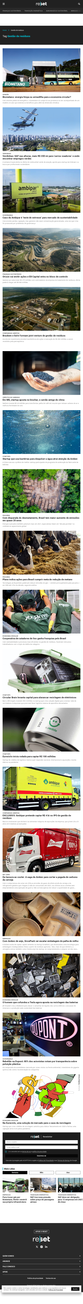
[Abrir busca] (79, 4)
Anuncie (6, 1261)
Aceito (75, 1289)
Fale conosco (9, 1267)
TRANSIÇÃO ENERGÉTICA (33, 11)
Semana (15, 1173)
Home (5, 30)
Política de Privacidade (46, 1160)
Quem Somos (8, 1256)
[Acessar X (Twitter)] (36, 1246)
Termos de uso (51, 1278)
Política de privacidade (35, 1278)
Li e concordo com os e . (27, 1151)
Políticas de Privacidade (55, 1290)
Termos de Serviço (64, 1160)
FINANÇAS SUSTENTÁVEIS (12, 11)
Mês (41, 1173)
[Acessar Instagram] (41, 1246)
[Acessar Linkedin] (46, 1246)
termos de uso (26, 1151)
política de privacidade (39, 1151)
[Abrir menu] (4, 4)
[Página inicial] (41, 1239)
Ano (68, 1173)
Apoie (5, 1272)
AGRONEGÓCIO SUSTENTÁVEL (57, 11)
